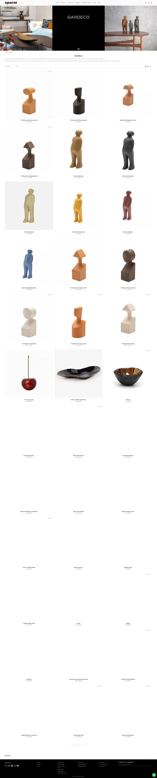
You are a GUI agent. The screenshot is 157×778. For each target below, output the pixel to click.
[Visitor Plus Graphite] (78, 485)
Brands (38, 766)
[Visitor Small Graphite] (128, 150)
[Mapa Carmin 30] (78, 541)
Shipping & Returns (82, 766)
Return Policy (81, 762)
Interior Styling (61, 771)
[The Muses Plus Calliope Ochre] (78, 261)
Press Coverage (61, 764)
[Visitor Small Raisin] (128, 205)
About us (39, 764)
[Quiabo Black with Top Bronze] (29, 709)
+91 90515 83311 (104, 764)
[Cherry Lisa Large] (29, 373)
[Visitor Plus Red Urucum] (128, 485)
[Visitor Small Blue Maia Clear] (29, 261)
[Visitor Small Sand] (29, 205)
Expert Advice (61, 769)
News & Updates (61, 766)
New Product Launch (62, 773)
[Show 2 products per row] (145, 66)
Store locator (60, 762)
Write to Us (102, 762)
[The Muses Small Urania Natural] (78, 94)
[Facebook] (6, 766)
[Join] (149, 765)
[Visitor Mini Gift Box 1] (29, 429)
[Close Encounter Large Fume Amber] (78, 653)
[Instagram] (15, 766)
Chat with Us (103, 766)
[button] (71, 3)
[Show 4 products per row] (150, 66)
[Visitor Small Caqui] (78, 150)
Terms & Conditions (82, 764)
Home (6, 52)
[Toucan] (78, 597)
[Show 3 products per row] (148, 66)
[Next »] (85, 745)
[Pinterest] (12, 766)
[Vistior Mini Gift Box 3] (128, 429)
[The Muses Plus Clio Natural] (128, 261)
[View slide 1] (78, 28)
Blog (59, 767)
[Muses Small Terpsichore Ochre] (128, 94)
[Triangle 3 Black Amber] (29, 597)
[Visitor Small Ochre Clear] (78, 205)
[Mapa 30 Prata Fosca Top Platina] (29, 485)
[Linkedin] (9, 766)
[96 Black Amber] (128, 541)
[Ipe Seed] (29, 653)
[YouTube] (18, 766)
